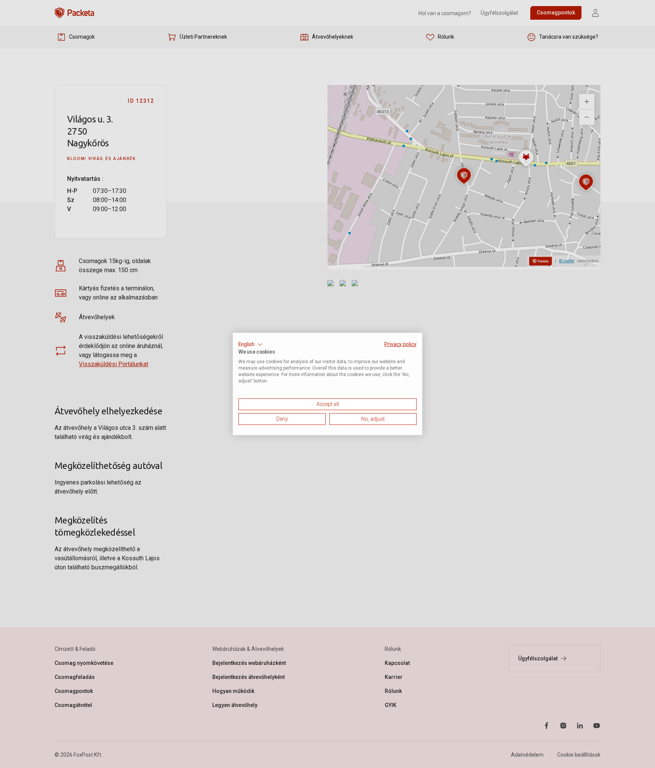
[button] (250, 344)
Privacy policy (400, 344)
